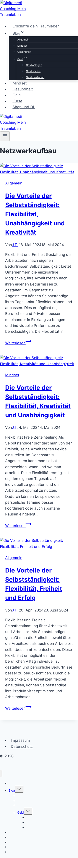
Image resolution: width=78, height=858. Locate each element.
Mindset (22, 45)
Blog (12, 790)
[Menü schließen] (1, 773)
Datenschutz (22, 746)
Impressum (20, 740)
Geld (17, 95)
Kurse (17, 101)
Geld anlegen (34, 65)
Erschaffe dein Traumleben (36, 26)
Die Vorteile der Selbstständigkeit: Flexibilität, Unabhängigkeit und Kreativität (35, 214)
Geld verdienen (35, 77)
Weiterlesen (18, 343)
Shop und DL (24, 107)
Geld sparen (33, 71)
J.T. (15, 245)
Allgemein (23, 39)
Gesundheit (24, 51)
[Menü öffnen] (5, 136)
